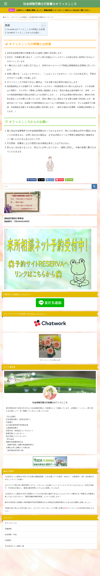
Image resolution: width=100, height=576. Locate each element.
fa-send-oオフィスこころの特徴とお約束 (26, 29)
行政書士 (8, 540)
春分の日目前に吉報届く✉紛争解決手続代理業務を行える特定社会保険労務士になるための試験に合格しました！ (48, 502)
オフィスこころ (11, 523)
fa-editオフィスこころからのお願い (23, 32)
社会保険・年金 (11, 534)
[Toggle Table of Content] (42, 25)
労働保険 (8, 529)
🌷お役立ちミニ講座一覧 (14, 546)
